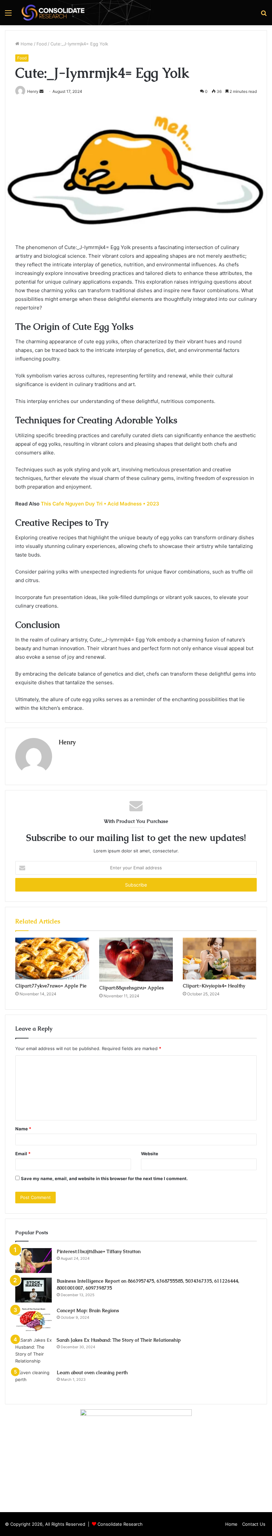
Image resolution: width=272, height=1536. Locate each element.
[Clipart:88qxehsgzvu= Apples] (136, 959)
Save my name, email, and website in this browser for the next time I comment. (104, 1178)
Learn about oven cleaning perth (92, 1372)
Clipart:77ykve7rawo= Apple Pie (51, 986)
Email (23, 1153)
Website (149, 1153)
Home (26, 43)
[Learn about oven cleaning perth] (33, 1381)
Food (41, 43)
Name (23, 1128)
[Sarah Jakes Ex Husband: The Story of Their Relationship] (33, 1351)
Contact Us (253, 1524)
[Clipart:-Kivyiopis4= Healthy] (220, 958)
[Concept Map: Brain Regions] (33, 1319)
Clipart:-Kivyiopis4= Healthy (214, 986)
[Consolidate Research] (53, 13)
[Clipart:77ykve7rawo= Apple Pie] (52, 958)
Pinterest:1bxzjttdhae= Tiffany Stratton (99, 1251)
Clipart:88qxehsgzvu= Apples (131, 988)
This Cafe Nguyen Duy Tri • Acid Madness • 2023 (100, 504)
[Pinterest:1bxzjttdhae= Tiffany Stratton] (33, 1260)
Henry (67, 742)
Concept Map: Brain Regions (88, 1310)
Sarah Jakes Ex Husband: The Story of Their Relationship (119, 1340)
